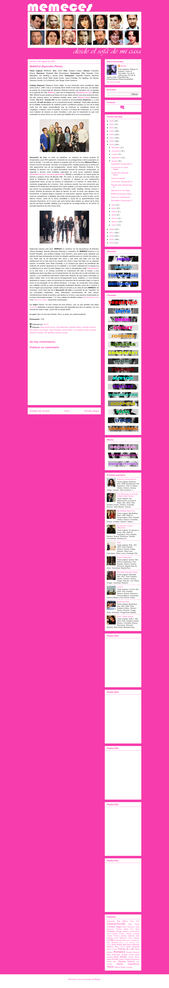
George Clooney (122, 931)
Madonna (114, 943)
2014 (111, 243)
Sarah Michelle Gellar (115, 959)
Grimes (121, 934)
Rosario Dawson (132, 952)
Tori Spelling (49, 333)
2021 (111, 138)
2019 (111, 144)
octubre (115, 154)
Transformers (92, 268)
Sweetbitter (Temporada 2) (121, 164)
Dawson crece (84, 97)
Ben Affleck (122, 921)
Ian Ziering (34, 330)
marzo (114, 218)
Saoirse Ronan (133, 957)
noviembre (116, 151)
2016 (111, 236)
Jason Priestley (55, 330)
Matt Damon (127, 945)
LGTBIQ (110, 940)
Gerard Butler (134, 931)
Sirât (119, 543)
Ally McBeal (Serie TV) (126, 511)
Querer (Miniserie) (124, 557)
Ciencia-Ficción (116, 923)
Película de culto (126, 949)
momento (33, 307)
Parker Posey (112, 949)
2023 (111, 131)
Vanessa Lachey (61, 333)
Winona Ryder (120, 967)
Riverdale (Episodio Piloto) (127, 572)
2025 (111, 124)
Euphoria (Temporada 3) (126, 479)
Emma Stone (122, 929)
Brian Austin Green (47, 327)
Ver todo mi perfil (113, 82)
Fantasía (111, 931)
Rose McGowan (113, 955)
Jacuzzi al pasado (118, 178)
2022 (111, 134)
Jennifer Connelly (132, 934)
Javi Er (123, 66)
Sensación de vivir (84, 92)
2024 (111, 128)
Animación (111, 921)
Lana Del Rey (120, 940)
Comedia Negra (114, 927)
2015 (111, 239)
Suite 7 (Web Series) (125, 616)
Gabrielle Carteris (89, 327)
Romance (119, 951)
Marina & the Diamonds (127, 942)
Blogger (97, 979)
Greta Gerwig (112, 934)
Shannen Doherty (36, 333)
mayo (114, 211)
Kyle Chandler (134, 938)
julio (113, 205)
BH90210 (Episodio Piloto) (121, 194)
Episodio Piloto (75, 327)
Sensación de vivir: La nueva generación (47, 174)
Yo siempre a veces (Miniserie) (124, 527)
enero (114, 225)
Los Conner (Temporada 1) (121, 182)
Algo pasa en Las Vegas (120, 190)
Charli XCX (134, 921)
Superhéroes (133, 964)
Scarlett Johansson (131, 959)
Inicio (66, 411)
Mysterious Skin (123, 602)
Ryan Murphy (120, 957)
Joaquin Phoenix (113, 936)
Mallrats (51, 92)
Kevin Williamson (120, 938)
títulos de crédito (40, 300)
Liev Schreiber (131, 940)
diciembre (116, 147)
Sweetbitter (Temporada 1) (121, 200)
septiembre (116, 158)
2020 (111, 141)
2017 (111, 233)
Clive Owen (133, 924)
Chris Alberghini (62, 327)
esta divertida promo (91, 297)
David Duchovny (129, 927)
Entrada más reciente (39, 411)
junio (114, 208)
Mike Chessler (90, 330)
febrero (115, 222)
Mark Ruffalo (117, 945)
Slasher (119, 964)
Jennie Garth (67, 330)
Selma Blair (111, 962)
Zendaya (129, 967)
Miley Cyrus (120, 947)
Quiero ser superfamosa (120, 197)
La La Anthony (78, 330)
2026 (111, 121)
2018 (111, 229)
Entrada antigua (91, 411)
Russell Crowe (128, 955)
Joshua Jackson (127, 936)
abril (113, 215)
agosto (114, 161)
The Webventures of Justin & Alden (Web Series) (127, 495)
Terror (110, 966)
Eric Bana (135, 929)
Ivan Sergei (43, 330)
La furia (120, 587)
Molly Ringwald (132, 947)
